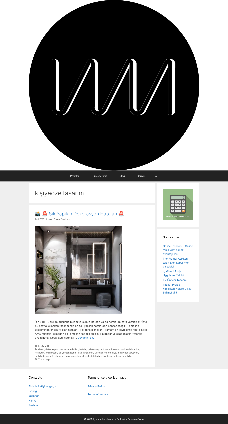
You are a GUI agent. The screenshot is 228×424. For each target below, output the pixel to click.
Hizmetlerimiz (99, 175)
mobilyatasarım (43, 356)
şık (104, 356)
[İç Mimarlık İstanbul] (114, 85)
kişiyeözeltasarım (67, 352)
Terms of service (98, 394)
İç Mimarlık (43, 346)
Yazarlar (34, 395)
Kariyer (141, 175)
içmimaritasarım (111, 349)
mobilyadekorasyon (128, 352)
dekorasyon (51, 349)
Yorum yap (44, 359)
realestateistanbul (74, 356)
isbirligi (33, 391)
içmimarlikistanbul (130, 349)
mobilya (112, 352)
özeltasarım (58, 356)
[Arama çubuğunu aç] (156, 175)
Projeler (74, 175)
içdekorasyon (95, 349)
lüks (80, 352)
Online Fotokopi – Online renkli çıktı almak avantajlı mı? (178, 250)
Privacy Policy (96, 386)
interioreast (51, 352)
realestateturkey (93, 356)
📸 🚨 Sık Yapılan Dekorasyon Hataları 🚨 (79, 213)
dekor (41, 349)
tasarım (111, 356)
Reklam (33, 405)
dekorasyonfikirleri (68, 349)
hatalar (82, 349)
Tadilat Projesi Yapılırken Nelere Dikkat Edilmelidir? (177, 288)
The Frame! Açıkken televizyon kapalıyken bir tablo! (176, 262)
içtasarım (39, 352)
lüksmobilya (100, 352)
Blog (122, 175)
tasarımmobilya (124, 356)
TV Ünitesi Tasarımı (175, 280)
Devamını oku (86, 337)
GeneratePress (135, 419)
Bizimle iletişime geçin (42, 386)
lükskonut (88, 352)
